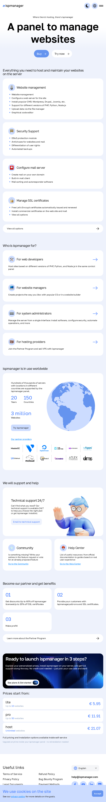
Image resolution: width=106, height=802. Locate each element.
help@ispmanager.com (84, 776)
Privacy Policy (11, 779)
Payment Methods (49, 784)
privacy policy (18, 796)
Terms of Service (12, 774)
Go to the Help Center (70, 564)
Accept (97, 793)
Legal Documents (13, 784)
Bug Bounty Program (51, 779)
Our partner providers (21, 439)
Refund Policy (47, 774)
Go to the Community (18, 564)
